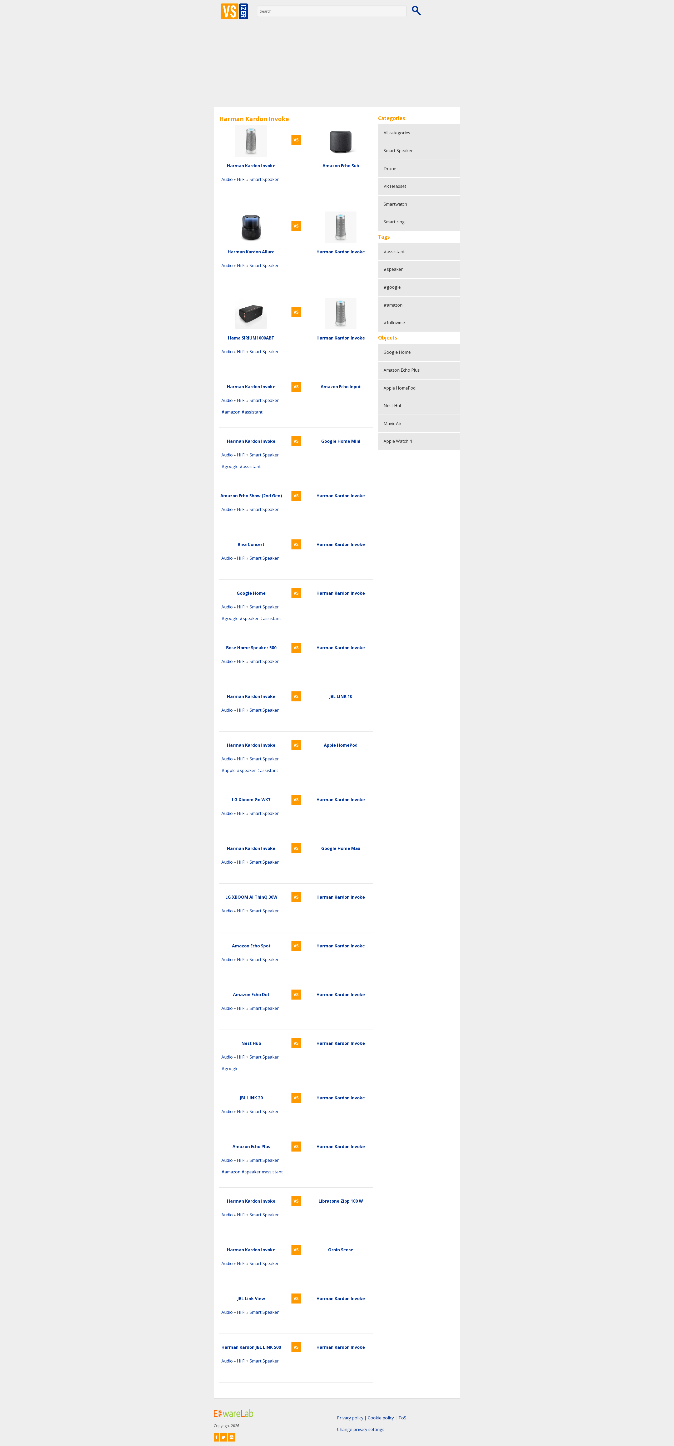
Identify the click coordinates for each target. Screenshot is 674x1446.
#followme (394, 323)
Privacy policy (350, 1418)
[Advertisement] (337, 67)
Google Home (397, 352)
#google (230, 466)
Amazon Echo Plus (402, 370)
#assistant (251, 412)
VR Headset (395, 186)
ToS (402, 1418)
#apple (228, 770)
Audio (227, 179)
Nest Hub (393, 406)
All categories (397, 133)
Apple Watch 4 (398, 441)
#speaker (249, 618)
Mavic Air (393, 423)
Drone (390, 168)
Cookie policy (381, 1418)
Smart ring (394, 222)
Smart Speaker (264, 179)
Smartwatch (395, 204)
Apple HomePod (399, 388)
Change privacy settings (360, 1429)
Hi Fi (241, 179)
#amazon (230, 412)
